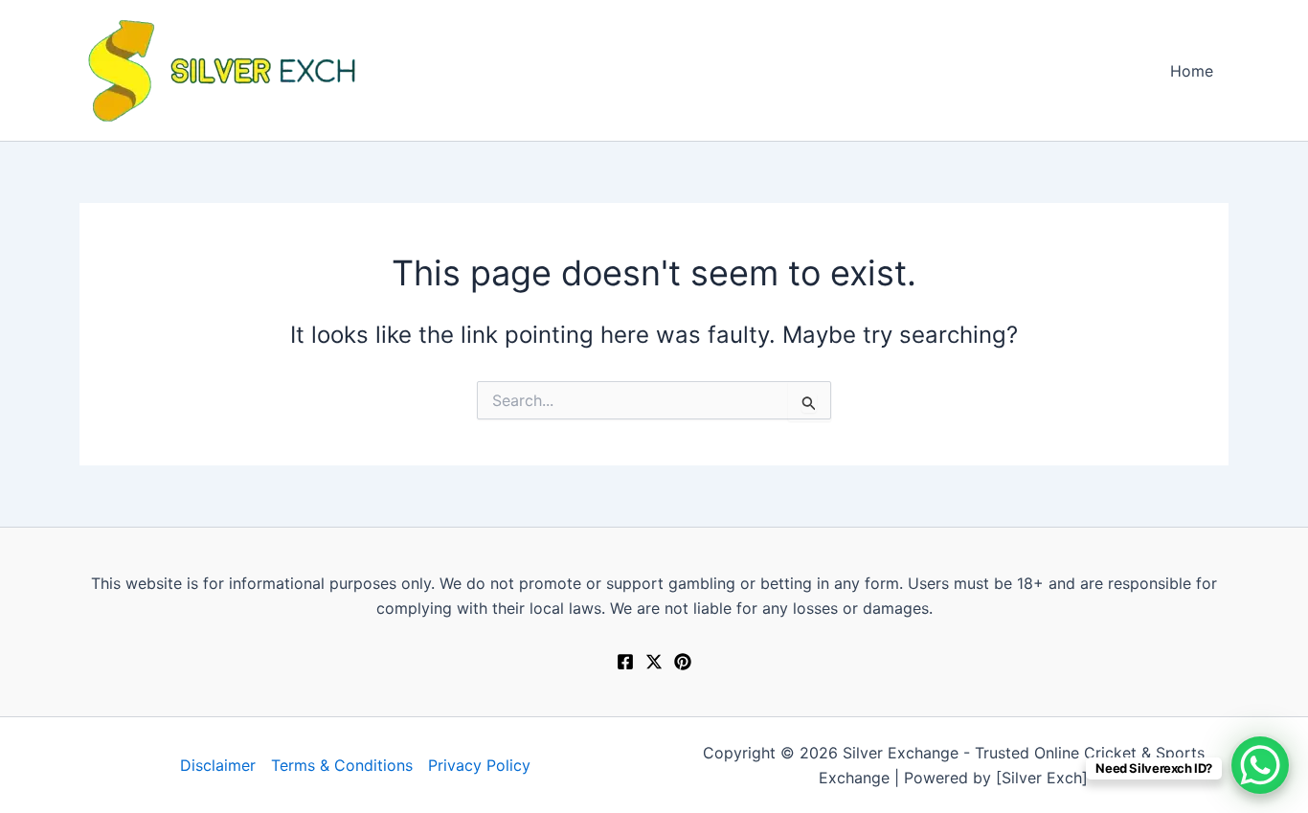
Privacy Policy (479, 765)
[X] (654, 661)
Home (1191, 70)
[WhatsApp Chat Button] (1260, 765)
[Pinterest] (682, 661)
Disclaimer (218, 765)
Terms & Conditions (342, 765)
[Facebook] (625, 661)
